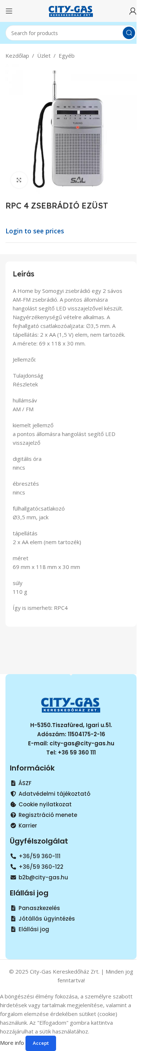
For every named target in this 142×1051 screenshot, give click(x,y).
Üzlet (44, 55)
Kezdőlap (17, 55)
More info (12, 1042)
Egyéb (67, 55)
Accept (41, 1043)
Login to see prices (34, 230)
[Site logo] (71, 10)
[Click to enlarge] (19, 180)
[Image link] (71, 704)
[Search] (129, 33)
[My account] (133, 11)
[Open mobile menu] (9, 11)
